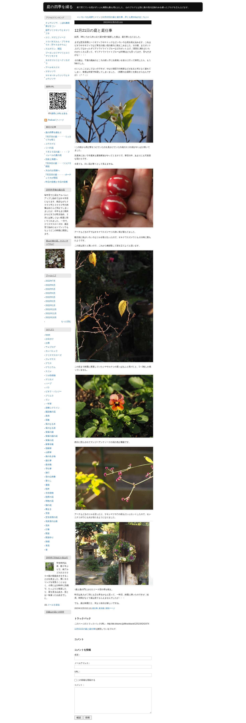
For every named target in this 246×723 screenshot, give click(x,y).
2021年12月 (51, 309)
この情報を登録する (86, 680)
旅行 (48, 472)
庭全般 (49, 464)
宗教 (48, 420)
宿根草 (49, 448)
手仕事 (49, 468)
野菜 (48, 533)
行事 (48, 529)
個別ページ (110, 608)
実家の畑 (50, 432)
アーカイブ (51, 275)
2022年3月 (50, 297)
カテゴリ (50, 329)
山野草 (49, 452)
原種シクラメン (53, 408)
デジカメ (50, 379)
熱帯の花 (50, 497)
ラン (48, 400)
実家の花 (50, 440)
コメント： (79, 685)
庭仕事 (49, 460)
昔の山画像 (51, 476)
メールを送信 (54, 605)
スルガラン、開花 (54, 49)
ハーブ (49, 383)
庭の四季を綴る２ (54, 132)
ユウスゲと (51, 144)
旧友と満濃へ (52, 159)
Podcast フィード (56, 120)
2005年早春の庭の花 (55, 190)
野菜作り (50, 537)
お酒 (48, 343)
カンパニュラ (52, 351)
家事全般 (50, 444)
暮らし (49, 480)
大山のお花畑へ (53, 170)
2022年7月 (50, 281)
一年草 (49, 404)
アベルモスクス (53, 67)
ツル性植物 (51, 375)
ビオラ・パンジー (54, 391)
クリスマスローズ (54, 355)
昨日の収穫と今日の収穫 (57, 182)
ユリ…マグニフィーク (56, 37)
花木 (48, 525)
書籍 (48, 485)
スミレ (49, 371)
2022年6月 (50, 285)
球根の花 (50, 501)
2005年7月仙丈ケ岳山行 (57, 557)
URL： (77, 672)
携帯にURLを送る (59, 113)
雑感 (48, 541)
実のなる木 (51, 424)
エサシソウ (51, 71)
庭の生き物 (51, 456)
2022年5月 (50, 289)
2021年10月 (51, 317)
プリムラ (50, 396)
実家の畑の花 (52, 436)
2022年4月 (50, 293)
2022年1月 (50, 305)
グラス (49, 363)
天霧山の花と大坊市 (55, 612)
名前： (77, 655)
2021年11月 (51, 313)
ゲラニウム (51, 367)
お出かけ (50, 339)
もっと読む (66, 321)
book (48, 335)
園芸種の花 (51, 412)
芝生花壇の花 (52, 517)
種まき (49, 509)
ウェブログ (51, 347)
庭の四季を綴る (60, 7)
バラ (48, 387)
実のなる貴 (51, 428)
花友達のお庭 (52, 521)
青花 (48, 545)
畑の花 (49, 505)
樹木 (48, 489)
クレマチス (51, 359)
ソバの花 (50, 148)
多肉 (48, 416)
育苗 (48, 513)
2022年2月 (50, 301)
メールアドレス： (82, 663)
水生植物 (50, 493)
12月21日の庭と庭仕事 (84, 629)
